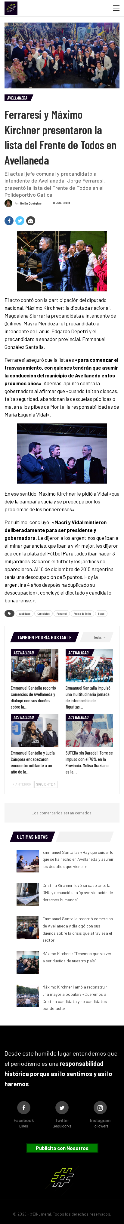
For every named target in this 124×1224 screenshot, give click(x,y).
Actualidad (24, 652)
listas (101, 613)
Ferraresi (62, 613)
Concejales (43, 613)
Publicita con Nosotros (62, 1148)
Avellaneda (17, 97)
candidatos (24, 613)
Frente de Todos (82, 613)
